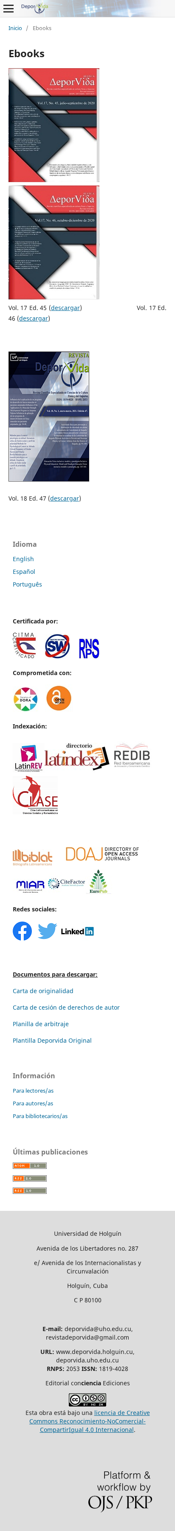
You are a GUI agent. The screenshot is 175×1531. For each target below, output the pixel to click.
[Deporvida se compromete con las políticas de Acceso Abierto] (59, 710)
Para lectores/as (33, 1090)
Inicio (15, 28)
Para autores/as (33, 1103)
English (23, 559)
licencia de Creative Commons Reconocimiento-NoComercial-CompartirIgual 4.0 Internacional (89, 1421)
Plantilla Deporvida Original (52, 1040)
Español (24, 572)
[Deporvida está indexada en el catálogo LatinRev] (29, 770)
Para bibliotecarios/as (40, 1116)
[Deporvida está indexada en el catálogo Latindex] (78, 770)
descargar (65, 308)
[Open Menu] (8, 8)
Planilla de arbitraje (41, 1024)
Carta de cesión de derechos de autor (66, 1007)
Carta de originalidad (43, 991)
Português (27, 584)
